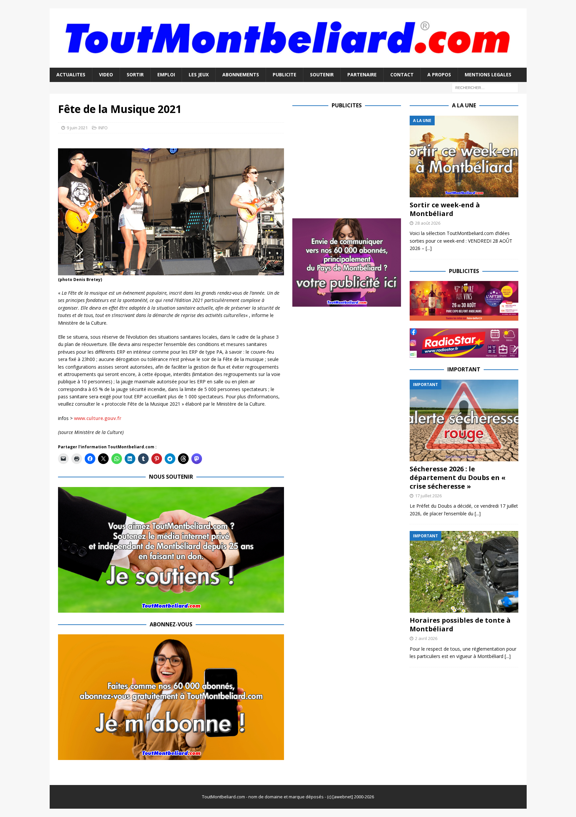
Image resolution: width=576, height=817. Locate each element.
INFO (103, 128)
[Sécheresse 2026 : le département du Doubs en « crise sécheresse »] (464, 420)
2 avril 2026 (426, 638)
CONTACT (402, 74)
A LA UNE (464, 105)
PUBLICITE (284, 74)
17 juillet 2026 (428, 496)
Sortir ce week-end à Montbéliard (445, 209)
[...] (429, 248)
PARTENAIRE (362, 74)
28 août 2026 (427, 223)
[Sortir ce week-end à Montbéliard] (464, 156)
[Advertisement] (348, 162)
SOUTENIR (322, 74)
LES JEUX (199, 74)
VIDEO (106, 74)
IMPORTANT (463, 369)
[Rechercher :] (485, 87)
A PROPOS (439, 74)
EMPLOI (166, 74)
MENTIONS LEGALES (488, 74)
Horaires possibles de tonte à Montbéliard (460, 624)
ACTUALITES (70, 74)
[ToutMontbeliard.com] (288, 64)
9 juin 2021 (77, 128)
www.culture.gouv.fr (97, 418)
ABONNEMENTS (240, 74)
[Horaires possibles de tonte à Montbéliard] (464, 572)
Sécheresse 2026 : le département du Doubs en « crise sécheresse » (458, 477)
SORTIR (135, 74)
